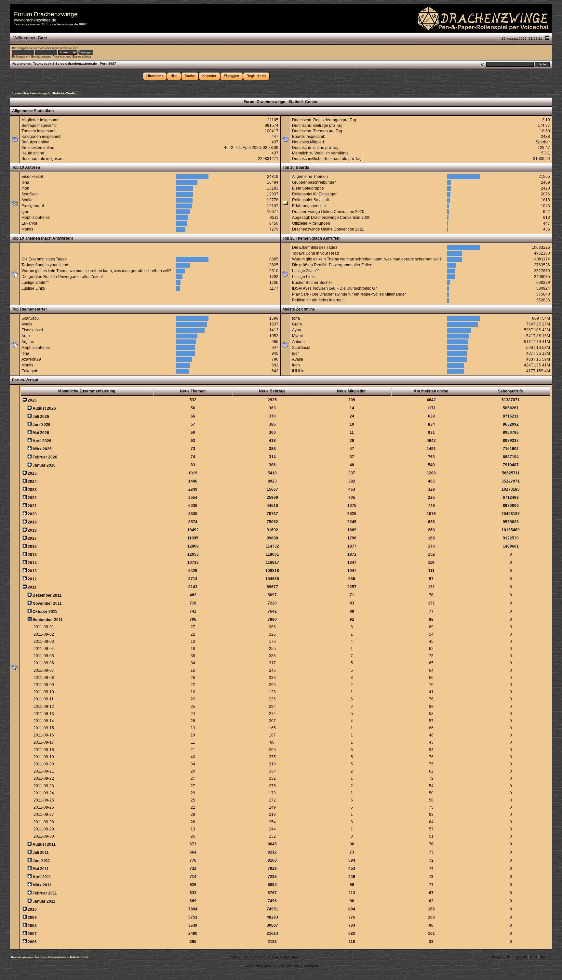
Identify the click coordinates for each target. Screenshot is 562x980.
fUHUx (298, 371)
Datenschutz (78, 957)
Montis (27, 229)
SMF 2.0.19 (239, 957)
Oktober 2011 (45, 611)
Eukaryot (29, 223)
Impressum (57, 957)
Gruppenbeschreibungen (314, 182)
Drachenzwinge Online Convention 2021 (328, 229)
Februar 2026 (45, 457)
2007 (32, 934)
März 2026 (42, 449)
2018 (32, 530)
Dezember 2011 (47, 595)
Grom (297, 324)
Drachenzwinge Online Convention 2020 (328, 211)
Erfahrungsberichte (309, 206)
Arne (25, 336)
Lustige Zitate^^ (35, 282)
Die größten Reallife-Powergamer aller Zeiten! (62, 276)
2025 (32, 473)
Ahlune (298, 341)
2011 (32, 587)
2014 (32, 563)
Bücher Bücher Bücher (312, 282)
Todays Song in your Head (44, 265)
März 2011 (42, 885)
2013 (32, 571)
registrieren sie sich (65, 48)
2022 (32, 498)
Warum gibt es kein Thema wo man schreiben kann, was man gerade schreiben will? (96, 271)
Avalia (27, 200)
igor (24, 211)
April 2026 (42, 441)
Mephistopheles (35, 217)
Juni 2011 (41, 860)
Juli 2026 (41, 416)
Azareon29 (31, 359)
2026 (32, 400)
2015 (32, 554)
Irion (25, 188)
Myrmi (297, 336)
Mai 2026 (41, 432)
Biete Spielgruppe (308, 188)
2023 (32, 489)
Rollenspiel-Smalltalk (311, 200)
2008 (32, 925)
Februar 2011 (45, 893)
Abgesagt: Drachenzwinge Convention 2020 (331, 217)
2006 (32, 942)
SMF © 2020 (260, 957)
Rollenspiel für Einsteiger (314, 194)
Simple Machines (285, 957)
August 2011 (44, 844)
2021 (32, 506)
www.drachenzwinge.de (35, 20)
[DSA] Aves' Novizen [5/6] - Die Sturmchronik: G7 (334, 288)
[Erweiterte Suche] (482, 64)
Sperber (543, 142)
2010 (32, 909)
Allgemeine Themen (310, 176)
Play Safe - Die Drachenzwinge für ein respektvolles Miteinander (349, 294)
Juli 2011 (41, 852)
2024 (32, 481)
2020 (32, 514)
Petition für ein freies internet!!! (318, 300)
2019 (32, 522)
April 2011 (42, 877)
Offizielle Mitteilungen (311, 223)
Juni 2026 (41, 424)
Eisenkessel (32, 176)
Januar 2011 (44, 901)
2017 (32, 538)
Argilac (27, 341)
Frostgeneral (32, 206)
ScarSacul (30, 194)
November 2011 (47, 603)
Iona (25, 182)
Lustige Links (33, 288)
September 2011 (48, 619)
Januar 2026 (44, 465)
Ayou (296, 330)
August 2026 (44, 408)
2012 (32, 579)
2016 (32, 546)
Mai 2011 (41, 869)
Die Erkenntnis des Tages (44, 259)
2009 (32, 917)
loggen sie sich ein (31, 48)
